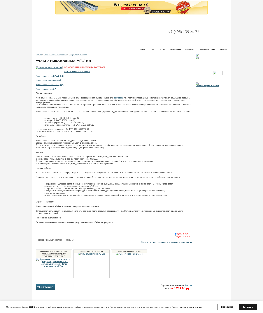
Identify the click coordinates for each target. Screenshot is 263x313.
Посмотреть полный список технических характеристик (166, 242)
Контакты (223, 49)
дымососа (118, 98)
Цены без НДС (184, 236)
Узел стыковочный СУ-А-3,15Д (49, 84)
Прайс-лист (189, 49)
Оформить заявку (45, 287)
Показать (70, 240)
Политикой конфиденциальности (188, 307)
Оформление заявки (207, 49)
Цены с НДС (183, 233)
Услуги (162, 49)
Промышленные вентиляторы (55, 55)
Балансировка (175, 49)
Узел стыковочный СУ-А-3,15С (49, 76)
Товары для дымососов (78, 55)
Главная (142, 49)
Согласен (248, 307)
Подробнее (227, 307)
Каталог (153, 49)
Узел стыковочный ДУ (46, 89)
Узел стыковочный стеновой (77, 71)
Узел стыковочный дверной (48, 80)
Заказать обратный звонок (207, 86)
